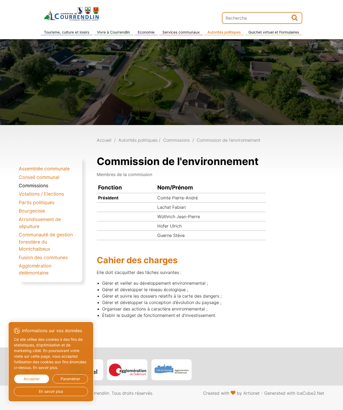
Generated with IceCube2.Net (294, 393)
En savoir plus (51, 391)
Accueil (104, 140)
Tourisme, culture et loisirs (66, 32)
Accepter (32, 378)
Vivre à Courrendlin (113, 32)
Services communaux (181, 32)
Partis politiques (36, 202)
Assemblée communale (44, 168)
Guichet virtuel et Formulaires (273, 32)
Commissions (33, 185)
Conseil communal (39, 177)
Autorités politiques (224, 32)
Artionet (251, 393)
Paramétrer (70, 378)
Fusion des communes (43, 257)
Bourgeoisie (32, 211)
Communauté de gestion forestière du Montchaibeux (46, 242)
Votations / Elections (41, 194)
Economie (146, 32)
